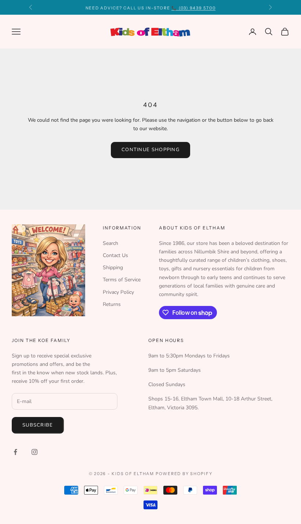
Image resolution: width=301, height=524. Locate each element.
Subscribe (37, 425)
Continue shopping (150, 149)
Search (110, 243)
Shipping (113, 267)
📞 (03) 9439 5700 (193, 7)
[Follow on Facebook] (15, 452)
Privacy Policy (118, 292)
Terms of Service (122, 279)
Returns (112, 304)
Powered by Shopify (184, 473)
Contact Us (115, 255)
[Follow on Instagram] (34, 452)
